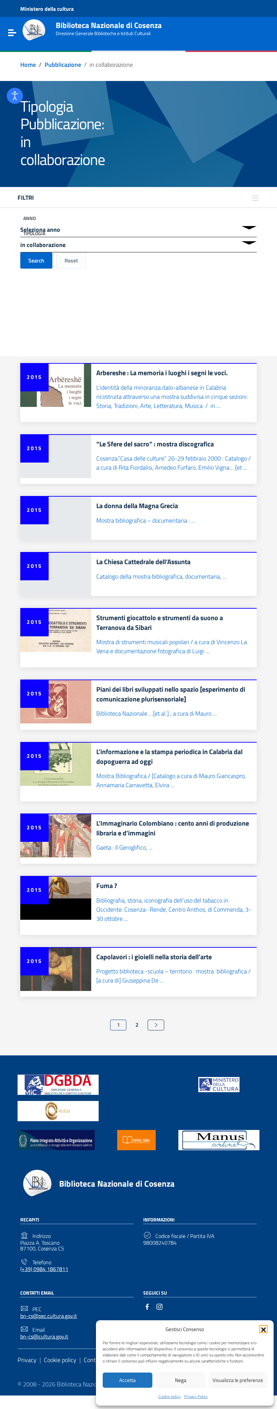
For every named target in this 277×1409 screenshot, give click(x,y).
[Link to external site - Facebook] (147, 1306)
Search (36, 260)
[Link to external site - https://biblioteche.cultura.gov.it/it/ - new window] (58, 1083)
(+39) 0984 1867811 (44, 1269)
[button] (263, 1329)
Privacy (27, 1359)
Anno (29, 218)
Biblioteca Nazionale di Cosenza (109, 25)
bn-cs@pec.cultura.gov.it (48, 1316)
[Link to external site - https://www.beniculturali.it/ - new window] (218, 1083)
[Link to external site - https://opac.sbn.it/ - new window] (136, 1139)
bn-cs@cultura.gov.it (44, 1336)
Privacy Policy (196, 1396)
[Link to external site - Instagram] (159, 1306)
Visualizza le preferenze (237, 1380)
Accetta (127, 1380)
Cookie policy (169, 1396)
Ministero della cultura (47, 9)
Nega (180, 1380)
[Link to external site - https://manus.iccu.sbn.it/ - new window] (218, 1139)
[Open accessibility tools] (15, 96)
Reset (71, 260)
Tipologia (34, 233)
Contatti (94, 1359)
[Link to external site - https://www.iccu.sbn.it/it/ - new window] (58, 1110)
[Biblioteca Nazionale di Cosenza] (33, 29)
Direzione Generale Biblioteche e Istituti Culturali (103, 33)
